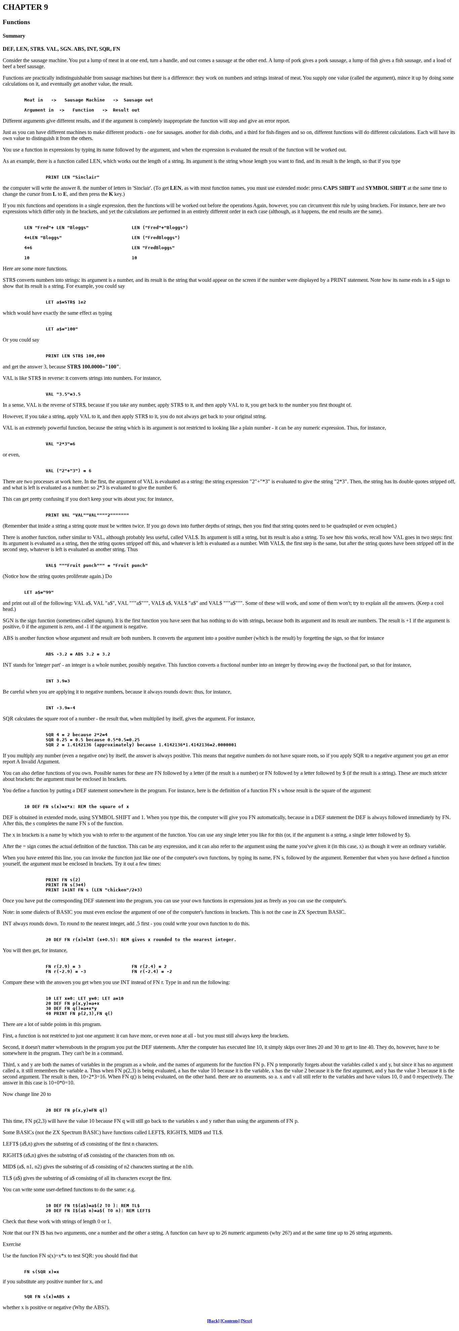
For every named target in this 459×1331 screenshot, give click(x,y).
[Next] (246, 1320)
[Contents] (230, 1320)
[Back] (213, 1320)
